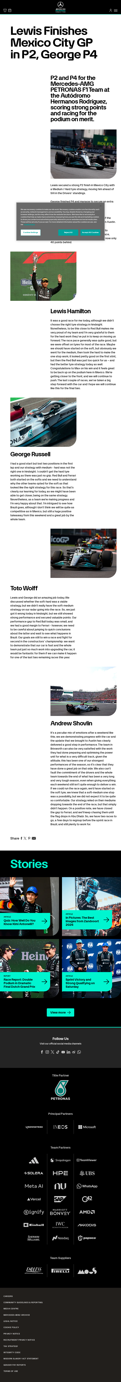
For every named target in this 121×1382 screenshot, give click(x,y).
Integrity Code (12, 1352)
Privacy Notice (12, 1334)
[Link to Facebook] (42, 1052)
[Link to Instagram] (47, 1052)
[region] (60, 221)
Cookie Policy (11, 1327)
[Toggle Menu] (115, 10)
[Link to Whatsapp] (79, 1052)
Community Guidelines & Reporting (23, 1302)
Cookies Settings (30, 232)
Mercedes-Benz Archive (17, 1315)
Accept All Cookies (90, 232)
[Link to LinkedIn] (68, 1052)
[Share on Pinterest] (29, 838)
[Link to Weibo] (74, 1052)
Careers (8, 1296)
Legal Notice (11, 1321)
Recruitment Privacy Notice (19, 1340)
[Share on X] (25, 838)
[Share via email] (34, 838)
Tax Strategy (11, 1346)
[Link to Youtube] (63, 1052)
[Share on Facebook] (21, 838)
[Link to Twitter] (52, 1052)
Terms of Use (11, 1371)
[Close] (100, 206)
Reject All (68, 232)
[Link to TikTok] (58, 1052)
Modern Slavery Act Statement (21, 1359)
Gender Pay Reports (15, 1365)
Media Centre (11, 1309)
